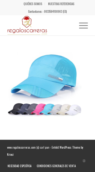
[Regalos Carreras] (39, 25)
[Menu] (81, 25)
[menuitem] (33, 4)
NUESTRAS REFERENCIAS (61, 4)
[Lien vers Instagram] (84, 160)
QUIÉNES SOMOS (33, 4)
